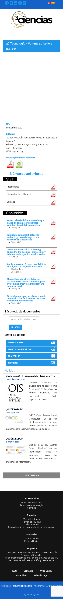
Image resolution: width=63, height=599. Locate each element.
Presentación (31, 498)
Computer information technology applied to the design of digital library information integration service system (26, 251)
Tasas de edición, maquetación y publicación (31, 527)
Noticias (13, 363)
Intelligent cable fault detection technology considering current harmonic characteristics (23, 237)
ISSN (14, 571)
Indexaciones (15, 342)
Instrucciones (31, 538)
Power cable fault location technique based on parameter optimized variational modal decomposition (25, 222)
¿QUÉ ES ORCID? (14, 409)
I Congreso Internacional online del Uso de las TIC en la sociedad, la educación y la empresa (31, 559)
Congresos (31, 548)
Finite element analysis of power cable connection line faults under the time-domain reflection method (26, 298)
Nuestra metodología (31, 505)
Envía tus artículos (19, 349)
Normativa (31, 534)
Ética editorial (31, 541)
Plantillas (14, 356)
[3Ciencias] (32, 19)
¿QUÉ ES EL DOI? (14, 439)
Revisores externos (31, 502)
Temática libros (31, 519)
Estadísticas (32, 475)
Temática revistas (31, 521)
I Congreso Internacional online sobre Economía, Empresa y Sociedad (31, 553)
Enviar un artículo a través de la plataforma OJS (30, 376)
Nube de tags (40, 575)
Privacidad (21, 575)
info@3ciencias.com (22, 586)
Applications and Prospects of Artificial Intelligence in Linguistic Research (26, 265)
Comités (31, 507)
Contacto (28, 571)
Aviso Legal (46, 571)
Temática (31, 515)
